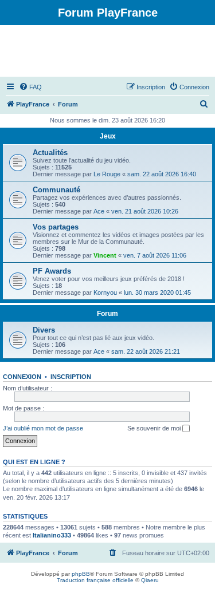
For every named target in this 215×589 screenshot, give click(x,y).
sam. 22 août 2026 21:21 (145, 351)
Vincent (104, 255)
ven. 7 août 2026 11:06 (154, 255)
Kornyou (105, 292)
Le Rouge (106, 174)
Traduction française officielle (95, 580)
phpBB (81, 574)
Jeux (108, 136)
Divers (44, 330)
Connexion (22, 376)
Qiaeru (150, 580)
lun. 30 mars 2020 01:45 (157, 292)
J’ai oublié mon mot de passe (43, 428)
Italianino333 (52, 535)
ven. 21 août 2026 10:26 (144, 211)
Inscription (70, 376)
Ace (98, 211)
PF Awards (52, 271)
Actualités (50, 152)
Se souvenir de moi (154, 428)
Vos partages (56, 227)
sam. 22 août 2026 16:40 (161, 174)
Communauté (56, 189)
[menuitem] (30, 87)
